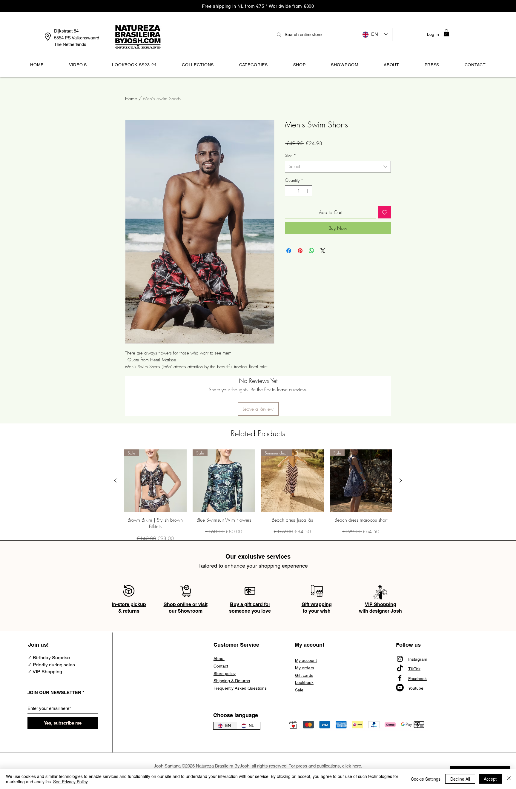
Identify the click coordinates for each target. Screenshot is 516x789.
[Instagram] (400, 659)
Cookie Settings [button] (425, 779)
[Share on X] (322, 250)
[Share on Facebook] (288, 250)
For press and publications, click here (324, 765)
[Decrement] (289, 191)
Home (131, 98)
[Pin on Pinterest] (300, 250)
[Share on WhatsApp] (311, 250)
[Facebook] (400, 678)
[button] (446, 32)
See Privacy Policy (70, 782)
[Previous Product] (115, 480)
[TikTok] (400, 668)
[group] (258, 495)
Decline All (460, 779)
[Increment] (307, 191)
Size (290, 155)
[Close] (508, 778)
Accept (490, 779)
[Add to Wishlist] (384, 212)
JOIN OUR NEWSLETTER (54, 692)
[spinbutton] (298, 191)
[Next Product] (400, 480)
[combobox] (338, 166)
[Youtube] (400, 687)
